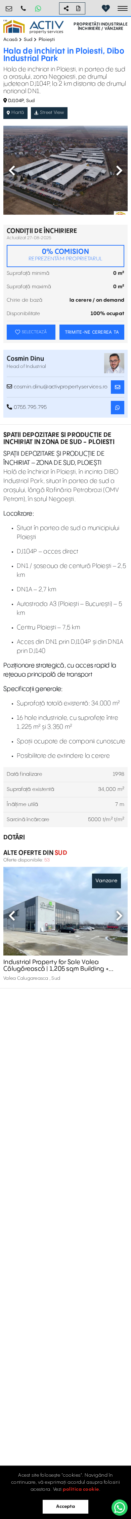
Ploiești (47, 39)
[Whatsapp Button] (38, 8)
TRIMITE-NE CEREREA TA (92, 332)
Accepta (65, 1506)
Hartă (17, 112)
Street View (52, 112)
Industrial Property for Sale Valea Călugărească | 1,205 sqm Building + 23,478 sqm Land (55, 965)
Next (119, 170)
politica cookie (81, 1489)
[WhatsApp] (120, 1508)
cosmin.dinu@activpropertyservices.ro (59, 387)
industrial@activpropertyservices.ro (9, 6)
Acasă (10, 39)
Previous (12, 170)
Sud (28, 39)
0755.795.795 (23, 6)
